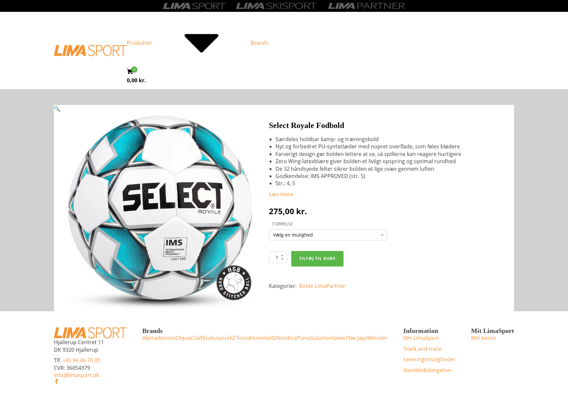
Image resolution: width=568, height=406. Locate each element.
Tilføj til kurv (317, 258)
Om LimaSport (421, 338)
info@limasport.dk (76, 375)
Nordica (286, 338)
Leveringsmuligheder (429, 359)
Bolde (306, 286)
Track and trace (422, 348)
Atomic (166, 338)
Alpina (150, 338)
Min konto (483, 338)
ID (274, 338)
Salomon (322, 338)
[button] (57, 108)
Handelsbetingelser (427, 370)
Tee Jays (357, 338)
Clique (183, 338)
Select (340, 338)
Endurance (216, 338)
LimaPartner (330, 286)
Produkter (139, 42)
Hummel (261, 338)
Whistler (377, 338)
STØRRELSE (282, 224)
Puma (303, 338)
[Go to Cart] (132, 72)
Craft (197, 338)
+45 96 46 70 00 (81, 360)
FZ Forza (240, 338)
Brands (260, 42)
